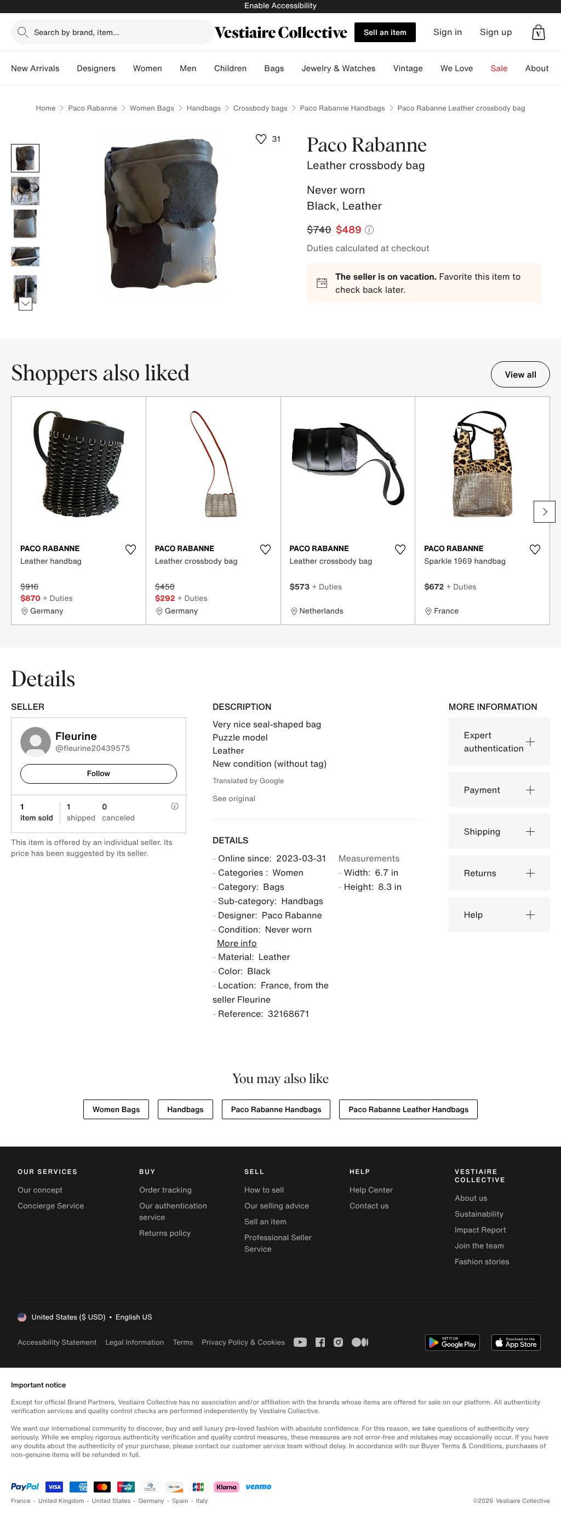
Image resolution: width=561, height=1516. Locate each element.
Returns (480, 872)
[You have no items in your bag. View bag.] (538, 32)
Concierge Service (51, 1206)
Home (45, 108)
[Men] (205, 68)
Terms (183, 1342)
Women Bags (152, 108)
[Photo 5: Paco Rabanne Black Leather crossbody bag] (25, 289)
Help (473, 914)
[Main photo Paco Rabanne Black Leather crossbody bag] (25, 158)
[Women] (171, 68)
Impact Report (480, 1230)
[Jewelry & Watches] (384, 68)
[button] (538, 32)
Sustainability (479, 1214)
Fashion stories (482, 1262)
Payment (482, 789)
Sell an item (385, 32)
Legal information (134, 1342)
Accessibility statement (57, 1342)
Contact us (369, 1206)
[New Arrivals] (68, 68)
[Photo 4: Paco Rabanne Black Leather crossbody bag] (25, 256)
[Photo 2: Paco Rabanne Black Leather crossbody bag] (25, 191)
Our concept (40, 1190)
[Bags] (292, 68)
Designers (96, 68)
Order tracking (165, 1190)
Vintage (407, 68)
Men (188, 68)
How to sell (264, 1190)
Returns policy (165, 1233)
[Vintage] (431, 68)
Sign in (447, 32)
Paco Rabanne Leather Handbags (408, 1109)
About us (471, 1198)
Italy (202, 1501)
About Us (543, 68)
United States (111, 1501)
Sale (499, 68)
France (21, 1501)
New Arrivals (35, 68)
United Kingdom (61, 1501)
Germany (151, 1501)
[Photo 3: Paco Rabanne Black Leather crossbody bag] (25, 224)
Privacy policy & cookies (243, 1342)
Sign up (496, 32)
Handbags (204, 108)
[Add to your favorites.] (131, 549)
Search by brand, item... (76, 32)
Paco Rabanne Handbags (342, 108)
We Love (456, 68)
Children (230, 68)
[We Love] (482, 68)
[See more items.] (25, 304)
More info (237, 943)
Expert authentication (494, 741)
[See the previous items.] (25, 144)
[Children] (255, 68)
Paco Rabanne (92, 108)
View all (520, 374)
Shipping (482, 831)
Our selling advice (276, 1206)
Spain (180, 1501)
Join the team (479, 1246)
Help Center (371, 1190)
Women (147, 68)
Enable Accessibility (280, 5)
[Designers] (124, 68)
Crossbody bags (260, 108)
